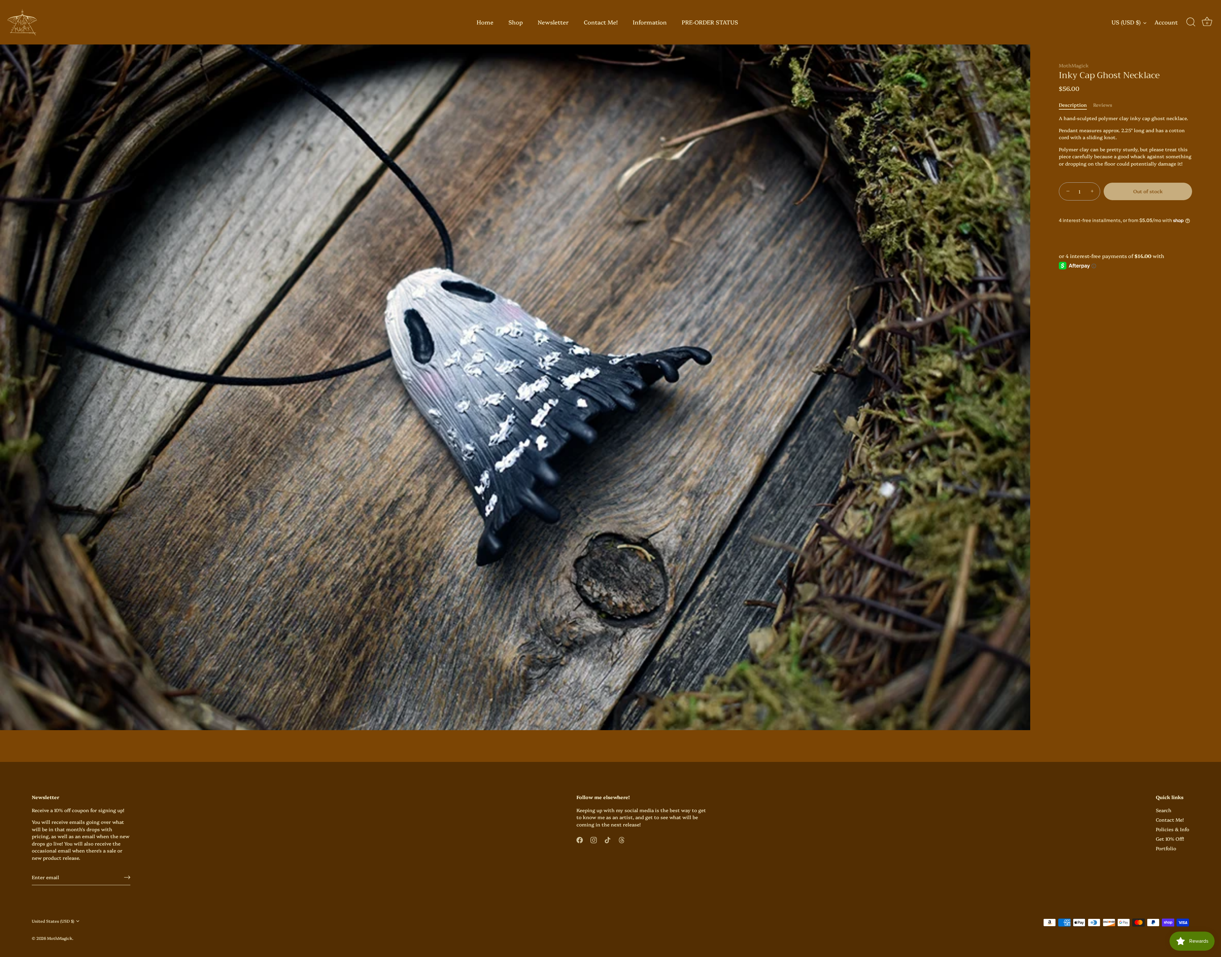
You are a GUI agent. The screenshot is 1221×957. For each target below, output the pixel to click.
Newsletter (553, 22)
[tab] (1076, 105)
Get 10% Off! (1170, 838)
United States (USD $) (53, 921)
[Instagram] (593, 839)
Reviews (1102, 104)
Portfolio (1166, 848)
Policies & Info (1172, 829)
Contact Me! (601, 22)
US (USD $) (1126, 22)
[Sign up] (127, 877)
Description (1073, 104)
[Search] (1191, 22)
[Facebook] (579, 839)
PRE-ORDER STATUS (710, 22)
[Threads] (621, 839)
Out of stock (1148, 191)
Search (1163, 810)
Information (650, 22)
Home (485, 22)
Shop (515, 22)
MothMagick (1074, 65)
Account (1166, 22)
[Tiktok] (607, 839)
